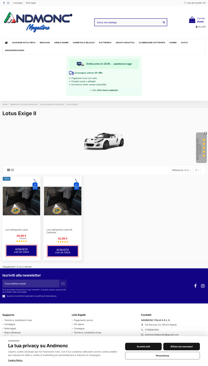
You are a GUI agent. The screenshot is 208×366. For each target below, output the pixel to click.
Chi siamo (79, 324)
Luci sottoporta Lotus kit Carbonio (59, 231)
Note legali (31, 3)
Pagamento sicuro (83, 320)
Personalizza (162, 355)
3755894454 (152, 329)
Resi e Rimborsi (12, 332)
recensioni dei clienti (199, 149)
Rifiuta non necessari (182, 346)
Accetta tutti (143, 346)
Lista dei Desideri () (196, 3)
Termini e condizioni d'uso (18, 320)
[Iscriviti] (63, 284)
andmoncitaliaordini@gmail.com (162, 334)
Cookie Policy (15, 360)
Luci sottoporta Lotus (16, 229)
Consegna (18, 3)
